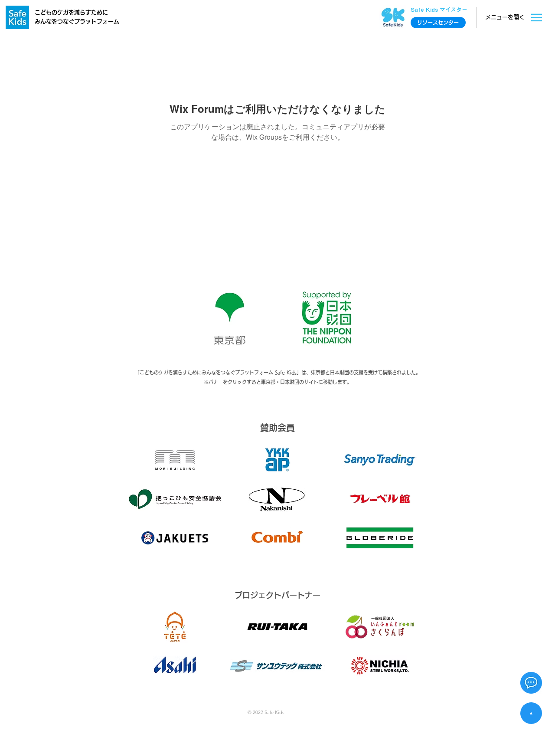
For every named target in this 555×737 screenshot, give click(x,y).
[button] (531, 683)
